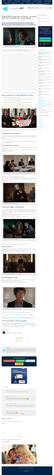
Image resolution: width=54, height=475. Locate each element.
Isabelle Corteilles (24, 19)
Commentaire (4, 423)
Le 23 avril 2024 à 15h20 (12, 390)
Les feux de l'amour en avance (42, 109)
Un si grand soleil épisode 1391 (26, 92)
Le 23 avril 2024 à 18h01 (12, 403)
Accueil (4, 1)
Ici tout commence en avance (42, 104)
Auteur (29, 467)
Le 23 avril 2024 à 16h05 (13, 396)
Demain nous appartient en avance (43, 99)
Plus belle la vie (15, 3)
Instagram (40, 120)
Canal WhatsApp (47, 3)
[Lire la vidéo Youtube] (19, 118)
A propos (31, 467)
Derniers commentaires (26, 1)
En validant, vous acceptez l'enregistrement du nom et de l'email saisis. (11, 439)
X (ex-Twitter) (41, 118)
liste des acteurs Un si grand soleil (17, 318)
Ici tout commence (47, 1)
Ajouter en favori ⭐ (30, 3)
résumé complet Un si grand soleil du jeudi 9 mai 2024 (14, 314)
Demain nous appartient (37, 1)
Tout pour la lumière (48, 111)
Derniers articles (17, 1)
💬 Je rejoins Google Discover (45, 40)
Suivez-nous (10, 1)
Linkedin (40, 127)
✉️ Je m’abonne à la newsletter (45, 38)
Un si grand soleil (6, 3)
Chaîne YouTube (39, 3)
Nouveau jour (40, 111)
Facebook (40, 119)
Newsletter (22, 3)
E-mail (21, 437)
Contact (26, 467)
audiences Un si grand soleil (16, 317)
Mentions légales (21, 467)
